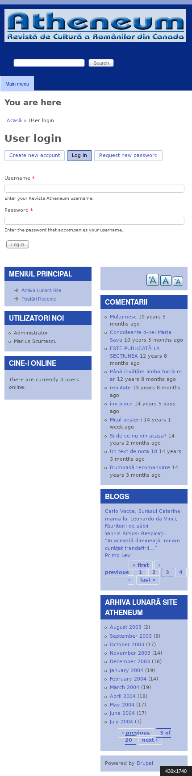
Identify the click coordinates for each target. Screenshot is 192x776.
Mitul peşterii (126, 420)
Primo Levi (118, 555)
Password (18, 210)
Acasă (14, 121)
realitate (120, 388)
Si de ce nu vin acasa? (138, 436)
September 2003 (131, 636)
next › (150, 740)
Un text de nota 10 (133, 451)
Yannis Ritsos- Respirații (135, 534)
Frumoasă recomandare (140, 468)
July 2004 (121, 722)
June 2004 (122, 713)
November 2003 (130, 653)
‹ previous (136, 733)
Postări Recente (38, 298)
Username (19, 178)
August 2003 (126, 627)
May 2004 (122, 705)
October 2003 (127, 645)
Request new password (128, 155)
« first (141, 565)
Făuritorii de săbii (126, 526)
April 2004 (123, 696)
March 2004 (124, 687)
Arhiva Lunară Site (41, 289)
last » (147, 580)
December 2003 (130, 662)
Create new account (34, 155)
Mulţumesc (123, 317)
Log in (82, 155)
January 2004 (126, 670)
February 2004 (128, 679)
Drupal (145, 763)
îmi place (121, 404)
